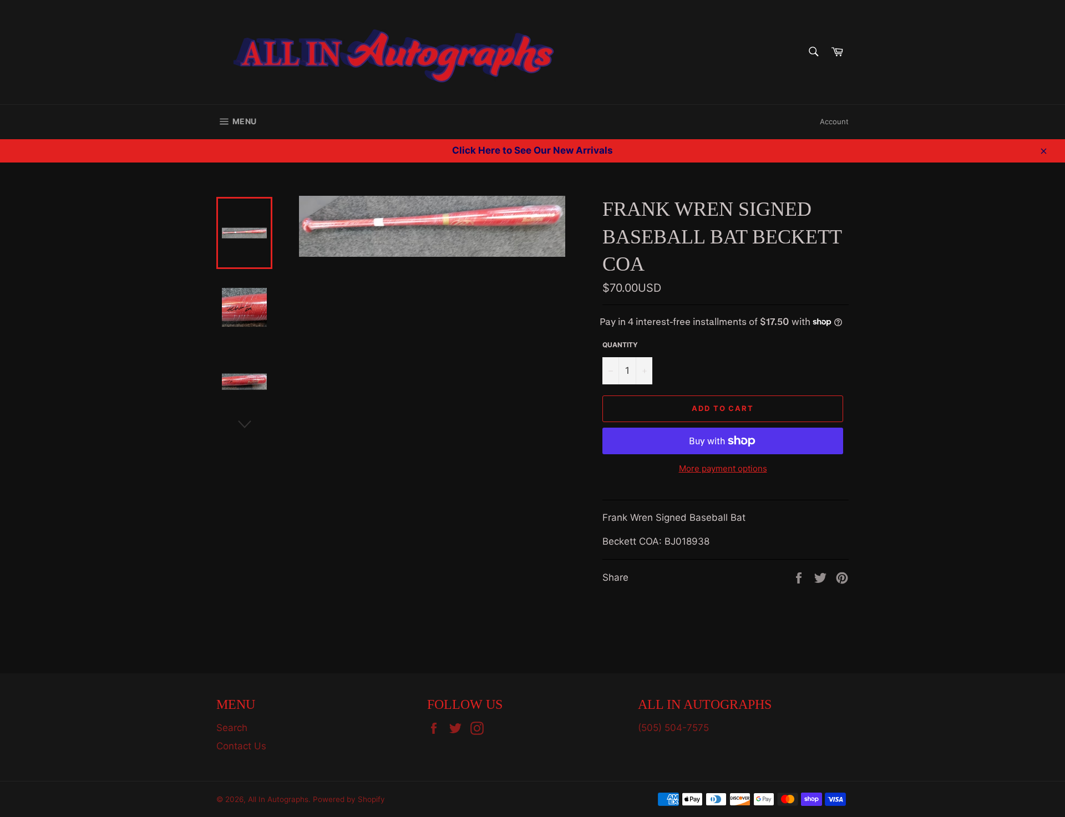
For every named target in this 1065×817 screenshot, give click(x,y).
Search (231, 727)
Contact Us (241, 746)
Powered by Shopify (349, 799)
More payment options (723, 468)
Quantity (620, 345)
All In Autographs (278, 799)
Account (834, 121)
